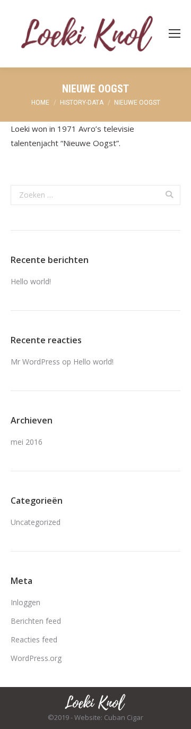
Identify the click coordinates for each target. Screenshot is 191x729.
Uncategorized (35, 522)
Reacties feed (34, 639)
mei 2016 (26, 442)
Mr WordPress (35, 362)
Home (40, 102)
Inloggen (25, 602)
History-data (81, 102)
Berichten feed (36, 621)
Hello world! (31, 281)
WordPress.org (36, 658)
